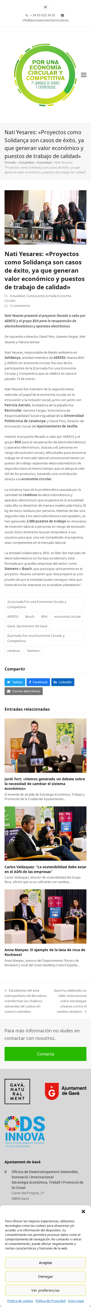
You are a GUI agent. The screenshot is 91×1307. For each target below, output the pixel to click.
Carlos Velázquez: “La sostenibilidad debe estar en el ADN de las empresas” (45, 869)
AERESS (12, 616)
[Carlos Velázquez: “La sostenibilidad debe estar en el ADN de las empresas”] (45, 833)
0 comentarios (20, 306)
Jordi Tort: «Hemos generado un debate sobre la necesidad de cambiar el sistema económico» (45, 784)
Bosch (29, 616)
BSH (44, 616)
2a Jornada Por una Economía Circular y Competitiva (36, 604)
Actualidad (26, 162)
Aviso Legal (76, 1301)
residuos (13, 650)
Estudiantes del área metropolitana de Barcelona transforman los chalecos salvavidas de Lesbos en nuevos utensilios (26, 1001)
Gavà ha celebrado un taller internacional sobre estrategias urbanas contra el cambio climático (70, 1001)
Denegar (45, 1276)
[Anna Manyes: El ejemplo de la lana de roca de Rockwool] (45, 916)
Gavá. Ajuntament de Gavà (27, 626)
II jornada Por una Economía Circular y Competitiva (36, 638)
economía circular (67, 616)
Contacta (45, 1054)
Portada (10, 162)
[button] (83, 1211)
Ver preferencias (45, 1290)
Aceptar (45, 1262)
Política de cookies (20, 1301)
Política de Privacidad (50, 1301)
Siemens (33, 650)
